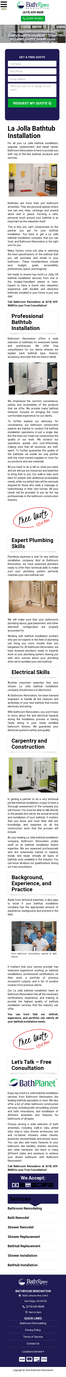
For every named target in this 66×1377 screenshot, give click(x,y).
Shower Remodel (21, 1227)
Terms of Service (33, 1336)
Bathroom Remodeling (25, 1208)
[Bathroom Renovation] (33, 1282)
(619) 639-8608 (33, 12)
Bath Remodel (18, 1218)
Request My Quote (30, 103)
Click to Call (34, 18)
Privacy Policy (33, 1330)
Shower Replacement (24, 1237)
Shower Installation (22, 1255)
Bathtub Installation (23, 1265)
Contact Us (33, 1343)
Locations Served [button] (32, 1351)
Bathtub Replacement (24, 1246)
